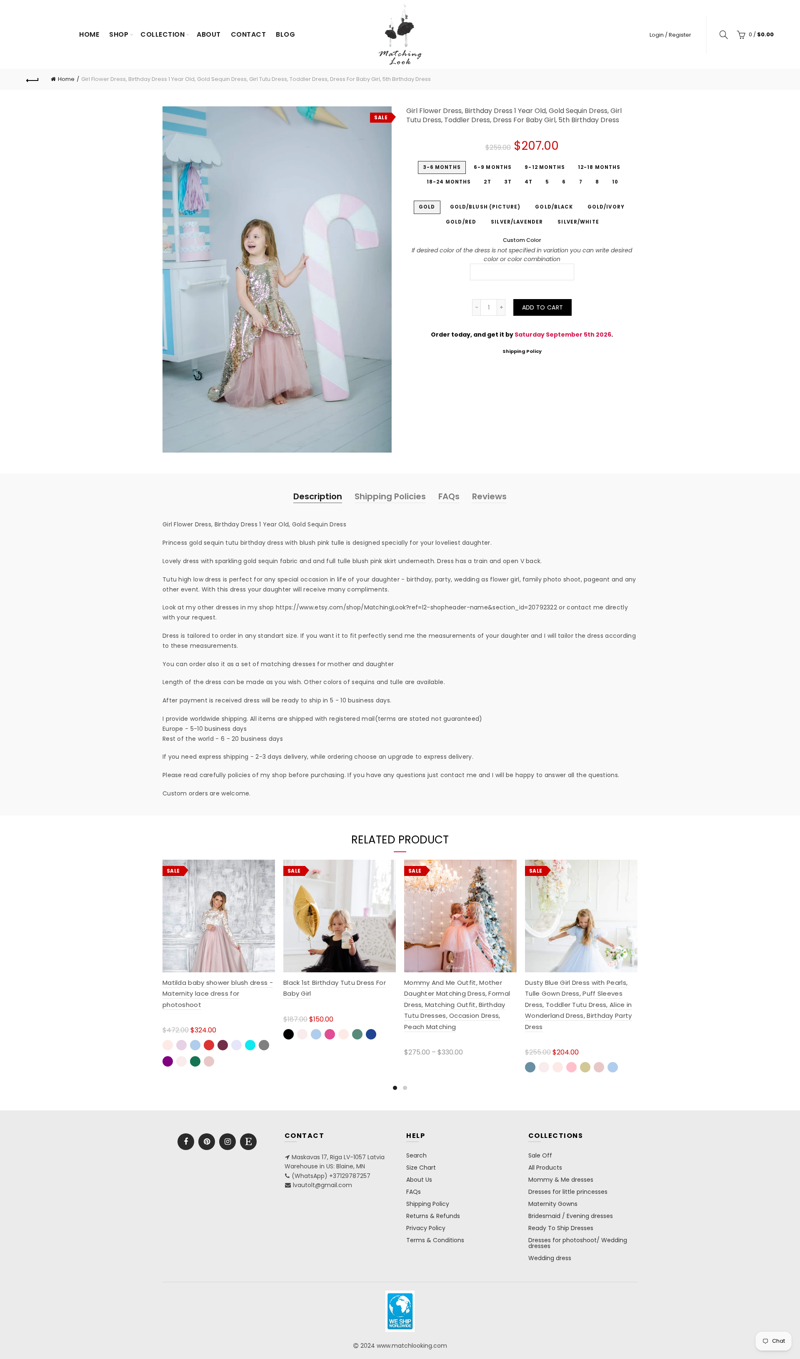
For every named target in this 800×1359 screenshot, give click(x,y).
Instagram (227, 1141)
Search (416, 1155)
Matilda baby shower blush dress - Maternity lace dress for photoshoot (217, 993)
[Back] (32, 79)
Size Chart (421, 1167)
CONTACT (248, 34)
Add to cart (542, 307)
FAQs (449, 496)
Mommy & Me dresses (560, 1179)
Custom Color (522, 240)
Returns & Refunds (433, 1216)
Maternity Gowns (553, 1204)
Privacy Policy (425, 1228)
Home (89, 34)
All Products (545, 1167)
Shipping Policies (390, 496)
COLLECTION (162, 34)
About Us (419, 1179)
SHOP (118, 34)
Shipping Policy (522, 351)
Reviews (489, 496)
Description (317, 496)
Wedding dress (549, 1258)
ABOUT (209, 34)
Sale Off (540, 1155)
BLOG (285, 34)
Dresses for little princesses (568, 1192)
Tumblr (248, 1141)
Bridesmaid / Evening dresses (570, 1216)
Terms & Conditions (435, 1240)
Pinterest (206, 1141)
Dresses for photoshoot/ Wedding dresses (577, 1243)
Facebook (186, 1141)
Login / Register (670, 35)
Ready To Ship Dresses (560, 1228)
